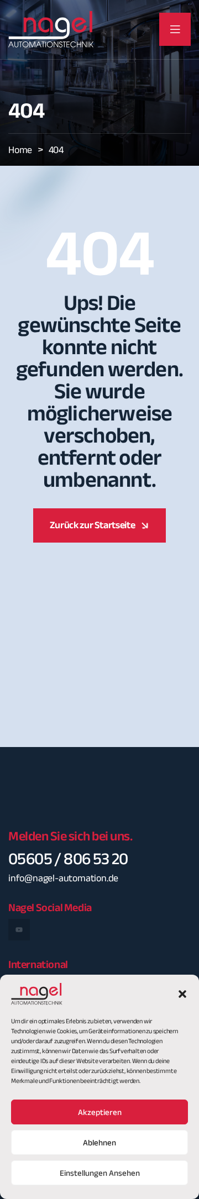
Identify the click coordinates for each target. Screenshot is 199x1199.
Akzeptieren (100, 1112)
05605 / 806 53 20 (68, 858)
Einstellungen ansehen (100, 1173)
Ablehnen (99, 1142)
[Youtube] (19, 929)
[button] (182, 994)
